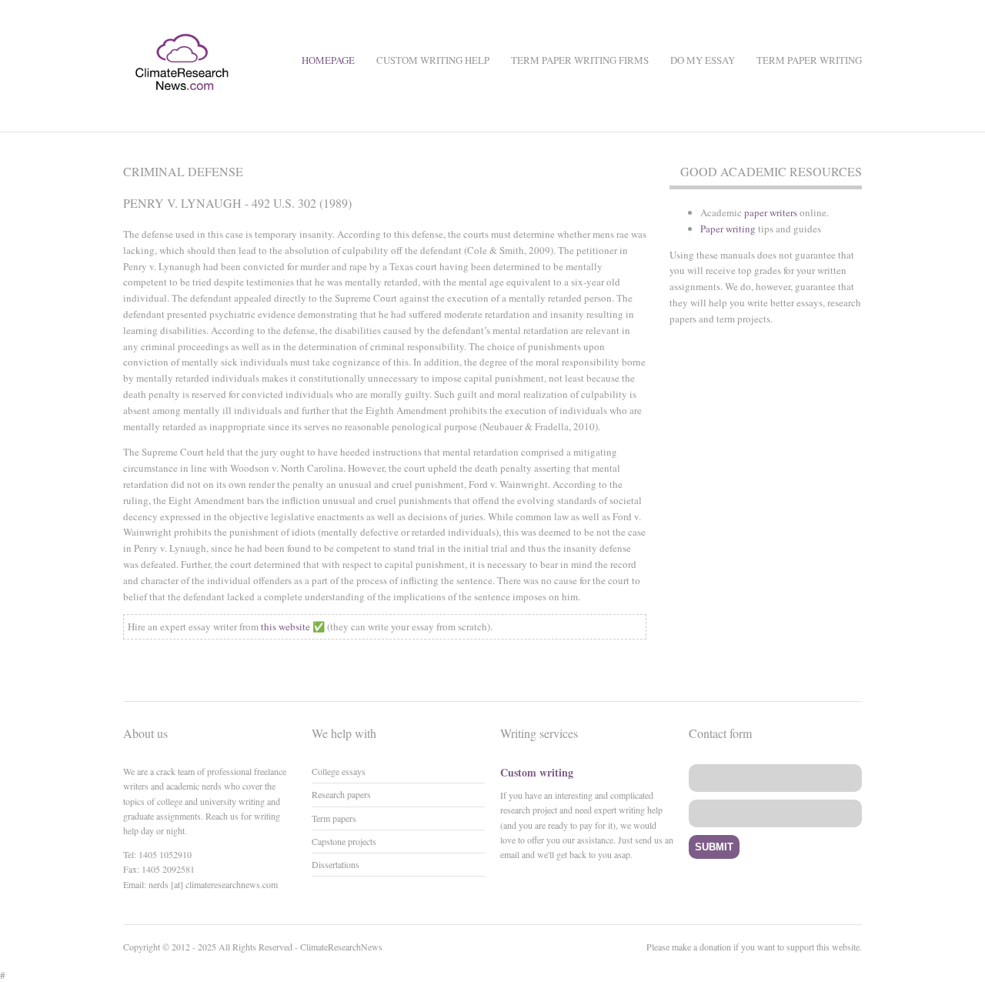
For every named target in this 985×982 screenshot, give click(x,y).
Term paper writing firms (580, 60)
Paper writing (728, 228)
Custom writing (536, 772)
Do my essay (702, 60)
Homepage (328, 60)
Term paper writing (809, 60)
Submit (714, 847)
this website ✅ (293, 626)
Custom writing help (432, 60)
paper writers (770, 212)
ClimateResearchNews (341, 946)
